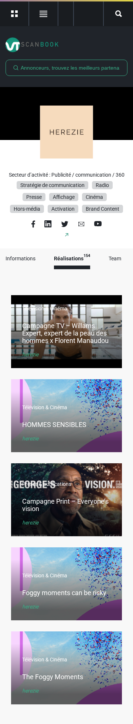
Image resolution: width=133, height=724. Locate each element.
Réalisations (72, 258)
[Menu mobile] (14, 13)
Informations (20, 258)
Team (115, 258)
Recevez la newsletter (88, 13)
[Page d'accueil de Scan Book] (66, 44)
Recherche (118, 13)
